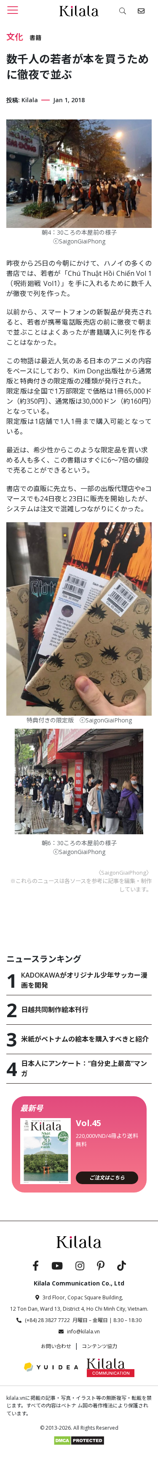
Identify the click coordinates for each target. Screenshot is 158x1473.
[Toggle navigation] (12, 10)
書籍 (35, 38)
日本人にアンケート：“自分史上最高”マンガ (84, 1068)
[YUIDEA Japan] (51, 1367)
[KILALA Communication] (110, 1367)
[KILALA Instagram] (79, 1267)
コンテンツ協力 (99, 1346)
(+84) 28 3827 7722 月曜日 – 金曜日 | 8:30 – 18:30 (83, 1320)
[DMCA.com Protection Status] (79, 1440)
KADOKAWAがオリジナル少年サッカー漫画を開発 (84, 980)
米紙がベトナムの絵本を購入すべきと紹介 (85, 1039)
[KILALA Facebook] (35, 1267)
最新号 (31, 1108)
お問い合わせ (56, 1346)
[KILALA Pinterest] (100, 1267)
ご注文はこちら (107, 1177)
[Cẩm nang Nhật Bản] (79, 1241)
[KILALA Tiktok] (121, 1267)
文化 (14, 37)
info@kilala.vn (83, 1331)
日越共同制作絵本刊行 (54, 1009)
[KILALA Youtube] (57, 1267)
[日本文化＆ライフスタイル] (79, 10)
